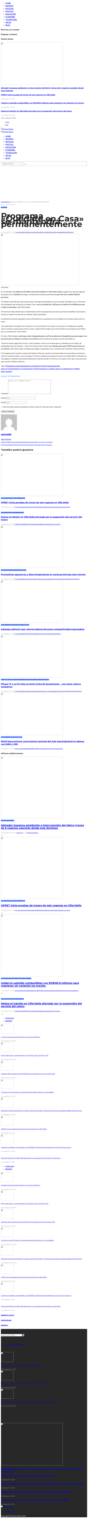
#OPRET (38, 507)
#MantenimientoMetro (28, 507)
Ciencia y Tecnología (8, 679)
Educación (11, 14)
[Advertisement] (44, 183)
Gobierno (50, 232)
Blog (8, 25)
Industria (19, 625)
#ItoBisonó (33, 990)
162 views (18, 748)
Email (3, 402)
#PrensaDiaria (30, 524)
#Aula (23, 748)
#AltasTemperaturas (27, 579)
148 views (18, 524)
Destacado (5, 512)
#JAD (30, 748)
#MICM (34, 748)
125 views (18, 507)
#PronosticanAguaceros (41, 579)
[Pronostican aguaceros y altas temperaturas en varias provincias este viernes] (32, 567)
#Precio (44, 990)
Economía (10, 17)
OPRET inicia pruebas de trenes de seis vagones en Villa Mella (28, 95)
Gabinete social (42, 232)
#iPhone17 (24, 691)
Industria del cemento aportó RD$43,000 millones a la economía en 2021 (28, 1074)
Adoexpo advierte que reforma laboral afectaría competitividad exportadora (42, 629)
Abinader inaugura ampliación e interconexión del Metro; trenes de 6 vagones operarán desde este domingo (42, 826)
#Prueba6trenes (46, 507)
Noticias (10, 9)
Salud (8, 22)
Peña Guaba (56, 232)
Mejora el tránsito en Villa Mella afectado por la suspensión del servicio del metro (36, 111)
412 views (70, 232)
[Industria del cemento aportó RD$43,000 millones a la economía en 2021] (7, 1070)
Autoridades (5, 498)
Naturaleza (16, 570)
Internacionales (37, 679)
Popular (10, 1018)
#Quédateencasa (28, 232)
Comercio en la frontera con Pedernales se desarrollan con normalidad (27, 1092)
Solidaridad (63, 232)
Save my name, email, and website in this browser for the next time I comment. (32, 407)
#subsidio (49, 990)
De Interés (4, 625)
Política (9, 11)
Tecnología (11, 20)
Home (8, 3)
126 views (19, 833)
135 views (18, 634)
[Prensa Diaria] (7, 129)
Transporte (20, 498)
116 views (18, 579)
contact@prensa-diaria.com (16, 1344)
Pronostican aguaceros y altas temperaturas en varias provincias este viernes (43, 574)
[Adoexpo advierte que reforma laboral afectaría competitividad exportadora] (32, 622)
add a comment (6, 371)
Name (3, 398)
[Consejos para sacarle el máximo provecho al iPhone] (7, 1033)
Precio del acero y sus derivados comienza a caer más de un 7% (24, 1055)
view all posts (6, 439)
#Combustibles (25, 990)
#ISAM (27, 748)
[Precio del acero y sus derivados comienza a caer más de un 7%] (7, 1051)
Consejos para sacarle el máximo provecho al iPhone (20, 1037)
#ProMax (39, 691)
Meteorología (6, 570)
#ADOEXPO (25, 634)
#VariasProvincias (54, 579)
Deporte (10, 6)
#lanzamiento (32, 691)
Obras (12, 820)
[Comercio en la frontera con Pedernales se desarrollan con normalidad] (7, 1088)
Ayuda (36, 232)
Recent (9, 1021)
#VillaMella (38, 524)
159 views (18, 691)
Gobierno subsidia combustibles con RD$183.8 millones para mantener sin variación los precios (42, 103)
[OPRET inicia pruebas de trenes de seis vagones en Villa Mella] (32, 495)
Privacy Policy (11, 1511)
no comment (19, 232)
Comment (4, 393)
